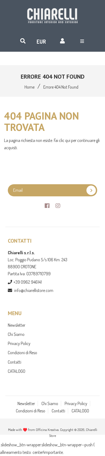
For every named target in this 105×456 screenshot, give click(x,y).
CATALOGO (16, 371)
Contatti (14, 362)
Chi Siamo (16, 334)
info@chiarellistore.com (33, 290)
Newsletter (16, 325)
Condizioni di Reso (22, 352)
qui (68, 140)
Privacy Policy (19, 343)
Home (29, 87)
